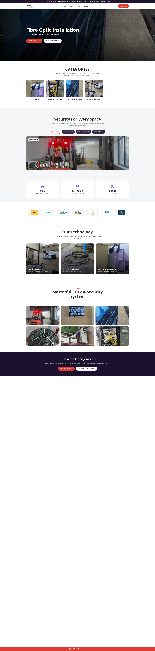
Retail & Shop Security (83, 131)
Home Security (55, 131)
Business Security (68, 131)
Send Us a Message (66, 368)
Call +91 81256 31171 (52, 41)
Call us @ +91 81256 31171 (87, 368)
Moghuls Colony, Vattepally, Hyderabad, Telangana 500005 (94, 1)
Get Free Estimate (34, 41)
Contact (85, 6)
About (72, 6)
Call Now (123, 6)
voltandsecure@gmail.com (67, 1)
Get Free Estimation (78, 649)
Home (65, 6)
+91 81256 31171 (51, 1)
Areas (78, 6)
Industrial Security (99, 131)
